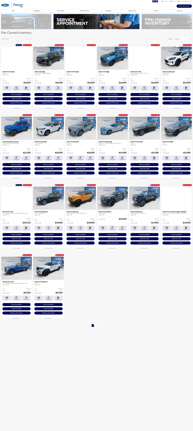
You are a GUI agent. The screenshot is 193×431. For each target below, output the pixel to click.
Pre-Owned (60, 10)
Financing (108, 10)
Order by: (170, 39)
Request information (16, 103)
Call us (173, 1)
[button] (5, 75)
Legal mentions (16, 108)
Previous (4, 21)
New (13, 10)
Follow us (165, 1)
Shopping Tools (85, 10)
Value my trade (16, 98)
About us (180, 10)
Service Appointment (184, 6)
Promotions (132, 10)
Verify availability (16, 94)
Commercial (37, 10)
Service (156, 10)
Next (188, 21)
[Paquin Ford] (12, 4)
